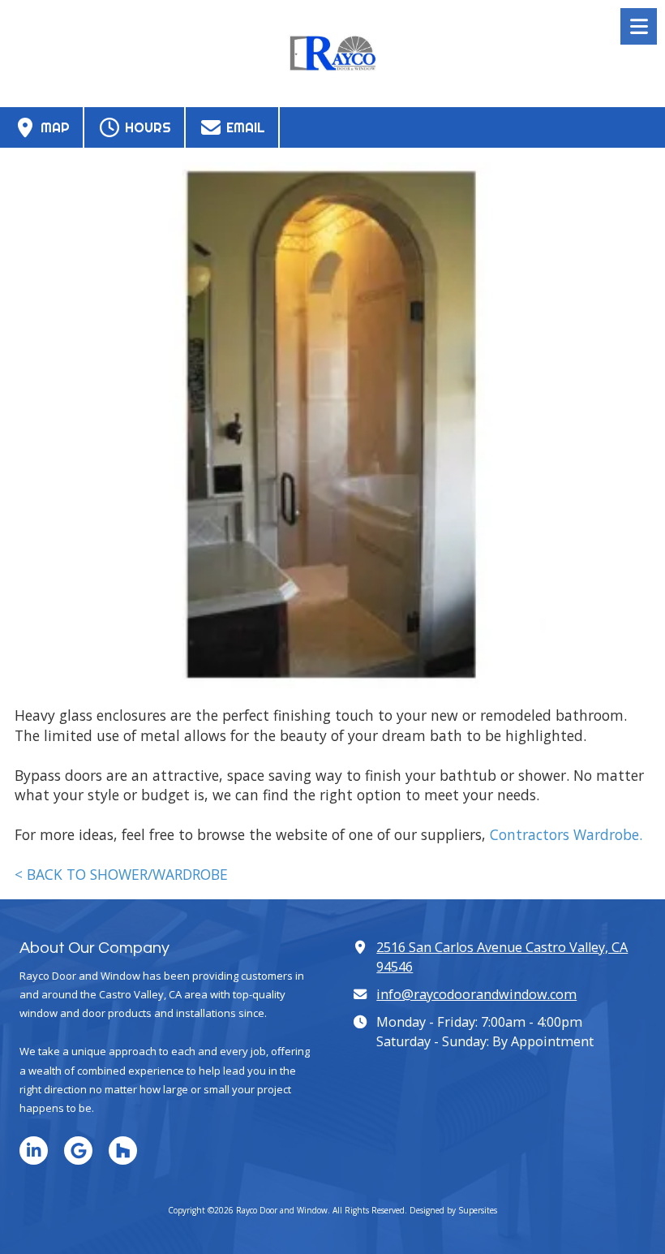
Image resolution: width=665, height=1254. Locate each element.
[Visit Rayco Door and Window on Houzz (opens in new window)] (123, 1150)
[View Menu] (638, 26)
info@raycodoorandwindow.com (476, 994)
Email (244, 127)
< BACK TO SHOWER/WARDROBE (121, 874)
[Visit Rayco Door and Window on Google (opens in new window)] (78, 1150)
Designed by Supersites (453, 1210)
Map (53, 127)
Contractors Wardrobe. (566, 834)
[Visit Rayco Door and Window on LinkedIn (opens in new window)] (33, 1150)
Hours (146, 127)
